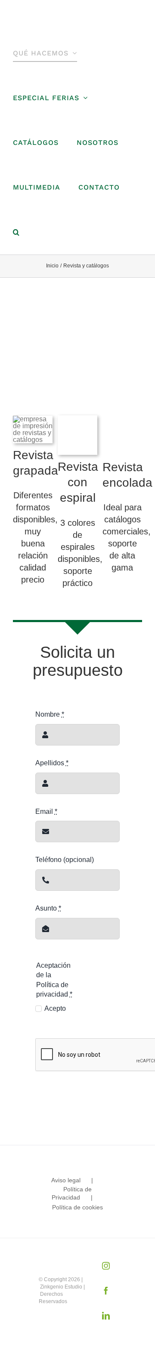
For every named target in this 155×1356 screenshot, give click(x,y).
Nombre (49, 714)
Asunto (48, 908)
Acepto (55, 1008)
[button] (16, 232)
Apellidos (51, 763)
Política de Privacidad (72, 1193)
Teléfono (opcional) (64, 859)
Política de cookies (77, 1207)
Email (46, 811)
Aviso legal (66, 1180)
